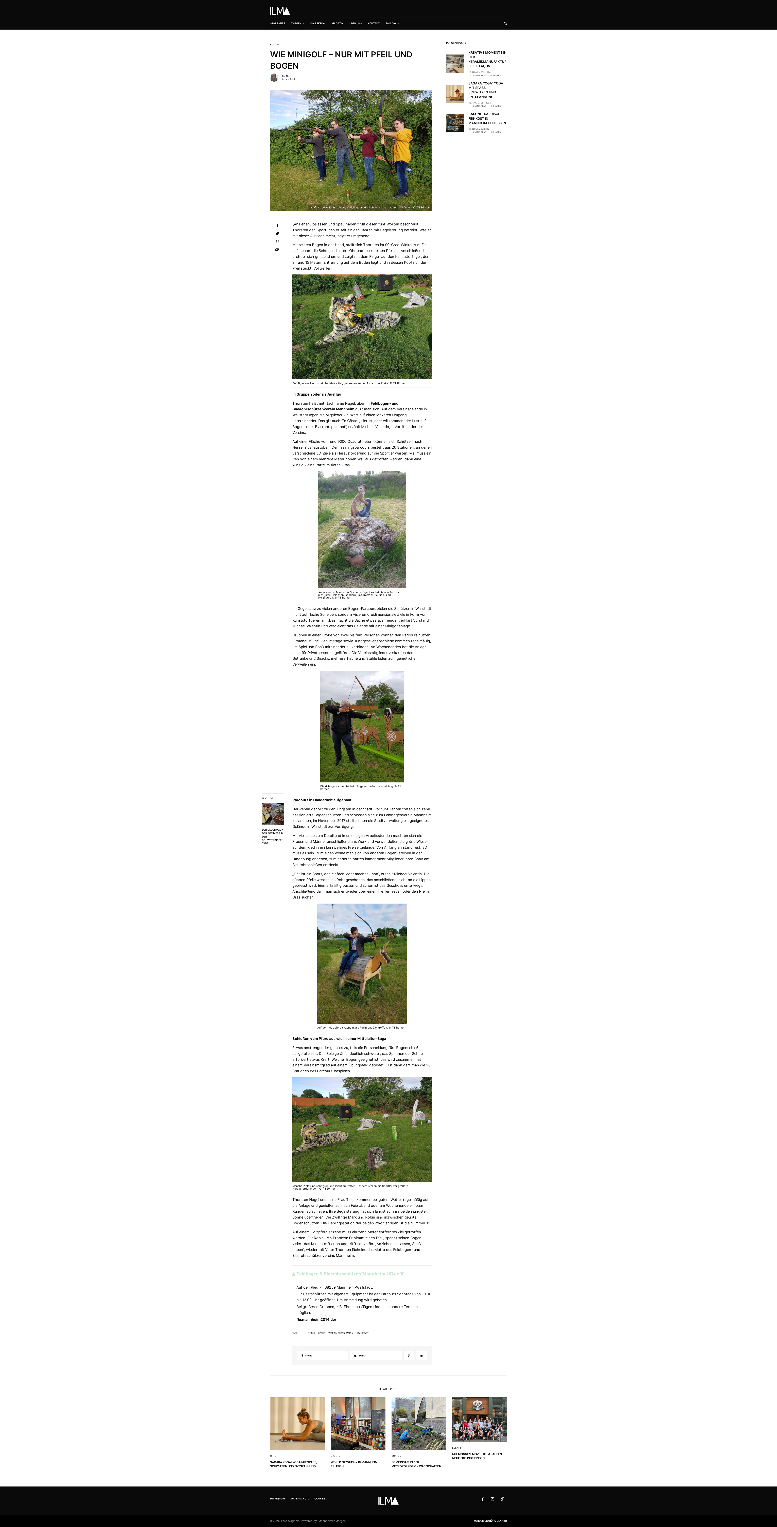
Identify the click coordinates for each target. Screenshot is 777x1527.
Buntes (275, 45)
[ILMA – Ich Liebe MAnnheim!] (280, 11)
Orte (273, 1455)
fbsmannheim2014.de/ (316, 1319)
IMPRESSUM (277, 1498)
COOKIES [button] (319, 1498)
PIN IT (364, 327)
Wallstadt (362, 1333)
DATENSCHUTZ (300, 1498)
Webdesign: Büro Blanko (490, 1520)
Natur (311, 1333)
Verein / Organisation (340, 1333)
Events (335, 1455)
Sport (321, 1333)
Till (288, 76)
